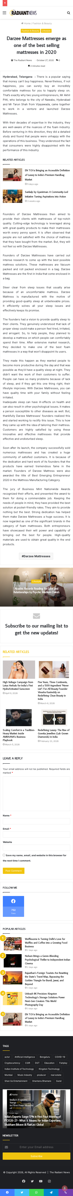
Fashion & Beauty (42, 23)
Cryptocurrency (12, 1063)
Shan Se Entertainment (16, 1081)
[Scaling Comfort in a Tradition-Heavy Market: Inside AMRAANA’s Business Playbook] (19, 718)
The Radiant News (23, 60)
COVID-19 (60, 1057)
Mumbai (9, 1075)
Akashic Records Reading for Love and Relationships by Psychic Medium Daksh (36, 590)
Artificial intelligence (25, 1057)
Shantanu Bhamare (41, 1081)
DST (37, 1063)
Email (7, 828)
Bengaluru (45, 1057)
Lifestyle (46, 30)
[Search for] (68, 14)
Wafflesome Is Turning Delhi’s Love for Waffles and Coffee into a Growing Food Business (46, 942)
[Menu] (4, 14)
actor (7, 1057)
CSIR (27, 1063)
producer (41, 1075)
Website (7, 842)
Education (49, 1063)
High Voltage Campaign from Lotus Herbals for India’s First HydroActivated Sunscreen (18, 685)
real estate (56, 1075)
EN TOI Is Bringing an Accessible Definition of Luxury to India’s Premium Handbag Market (47, 175)
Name (7, 815)
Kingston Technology (49, 1069)
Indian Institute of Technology (19, 1069)
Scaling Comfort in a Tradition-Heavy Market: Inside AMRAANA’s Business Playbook (19, 735)
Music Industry (25, 1075)
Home (27, 23)
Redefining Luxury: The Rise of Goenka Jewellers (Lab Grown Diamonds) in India (53, 733)
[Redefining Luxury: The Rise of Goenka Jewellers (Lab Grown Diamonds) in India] (54, 718)
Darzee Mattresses (37, 556)
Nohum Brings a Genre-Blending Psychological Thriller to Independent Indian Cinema (47, 959)
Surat (58, 1081)
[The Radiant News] (23, 12)
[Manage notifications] (65, 1188)
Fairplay (63, 1063)
